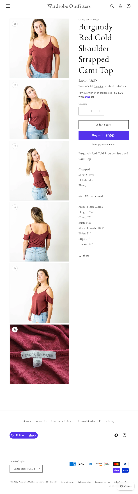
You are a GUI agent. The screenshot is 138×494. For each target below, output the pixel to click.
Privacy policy (84, 481)
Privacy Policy (107, 421)
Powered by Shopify (48, 481)
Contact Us (40, 421)
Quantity (83, 103)
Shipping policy (121, 481)
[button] (8, 6)
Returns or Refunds (62, 421)
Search (27, 421)
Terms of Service (86, 421)
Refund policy (67, 481)
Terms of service (102, 481)
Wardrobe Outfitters (28, 481)
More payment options (103, 144)
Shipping (98, 86)
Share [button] (86, 255)
